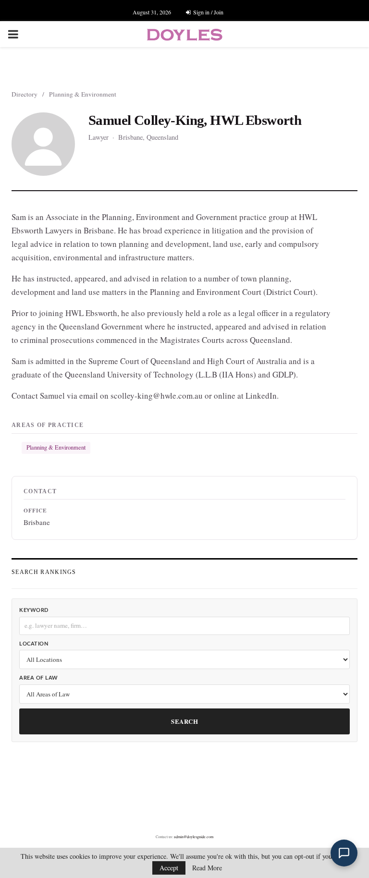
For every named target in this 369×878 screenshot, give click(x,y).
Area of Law (38, 678)
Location (33, 643)
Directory (24, 94)
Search (184, 721)
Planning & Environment (82, 94)
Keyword (34, 610)
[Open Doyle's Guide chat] (344, 853)
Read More (207, 868)
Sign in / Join (207, 12)
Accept (169, 867)
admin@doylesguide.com (193, 836)
